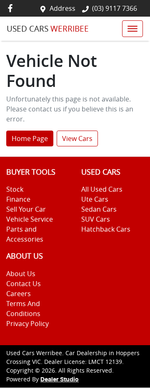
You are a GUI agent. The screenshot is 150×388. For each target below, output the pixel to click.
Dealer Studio (59, 380)
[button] (132, 28)
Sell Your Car (26, 209)
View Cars (77, 138)
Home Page (30, 138)
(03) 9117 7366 (114, 8)
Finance (18, 199)
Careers (18, 293)
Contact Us (23, 283)
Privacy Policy (27, 323)
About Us (20, 273)
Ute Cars (94, 199)
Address (62, 8)
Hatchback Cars (105, 229)
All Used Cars (101, 189)
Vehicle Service (29, 219)
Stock (14, 189)
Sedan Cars (99, 209)
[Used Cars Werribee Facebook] (12, 8)
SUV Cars (95, 219)
